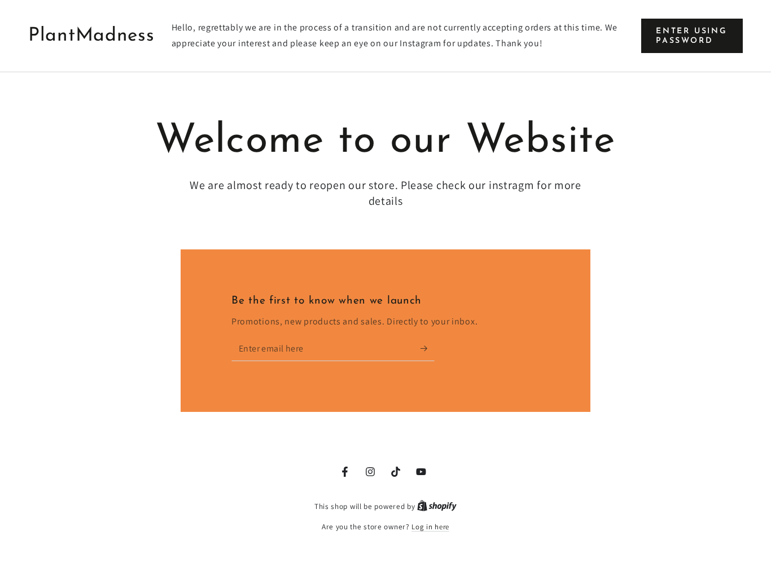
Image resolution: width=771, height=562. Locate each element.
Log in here (430, 527)
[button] (692, 36)
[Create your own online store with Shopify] (437, 506)
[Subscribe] (427, 348)
